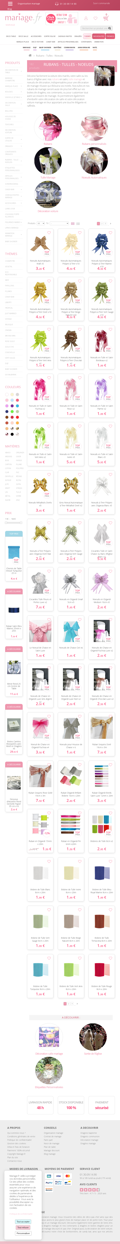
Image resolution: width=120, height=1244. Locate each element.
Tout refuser (23, 1227)
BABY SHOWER (11, 241)
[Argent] (12, 428)
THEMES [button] (87, 36)
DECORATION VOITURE (10, 131)
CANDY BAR (9, 297)
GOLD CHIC (9, 347)
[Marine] (6, 411)
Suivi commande (101, 3)
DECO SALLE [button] (23, 36)
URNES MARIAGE (12, 228)
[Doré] (17, 428)
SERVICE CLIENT (90, 1169)
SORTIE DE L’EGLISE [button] (9, 139)
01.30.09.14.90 (88, 1174)
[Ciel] (12, 400)
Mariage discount (52, 1150)
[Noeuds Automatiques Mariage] (94, 160)
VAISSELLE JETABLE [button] (12, 97)
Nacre (8, 500)
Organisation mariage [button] (29, 3)
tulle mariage (75, 79)
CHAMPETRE (10, 261)
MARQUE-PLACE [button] (11, 86)
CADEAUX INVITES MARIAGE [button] (12, 196)
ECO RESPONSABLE (11, 273)
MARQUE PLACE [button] (23, 42)
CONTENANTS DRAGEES (10, 152)
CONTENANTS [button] (86, 42)
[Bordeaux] (12, 417)
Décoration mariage (89, 1140)
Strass (19, 488)
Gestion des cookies (16, 1143)
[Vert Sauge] (17, 411)
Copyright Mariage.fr (16, 1154)
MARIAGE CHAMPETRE (10, 79)
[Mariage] (30, 55)
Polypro (20, 468)
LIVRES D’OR (10, 208)
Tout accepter (23, 1221)
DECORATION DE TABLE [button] (11, 71)
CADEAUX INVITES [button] (65, 36)
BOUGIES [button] (9, 91)
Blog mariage (50, 1154)
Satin (18, 484)
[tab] (14, 71)
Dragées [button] (78, 36)
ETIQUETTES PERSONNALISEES (12, 169)
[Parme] (6, 405)
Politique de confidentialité (19, 1140)
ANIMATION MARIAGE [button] (9, 234)
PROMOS (110, 36)
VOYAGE (8, 319)
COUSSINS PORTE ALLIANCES (12, 215)
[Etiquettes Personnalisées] (49, 1070)
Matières (12, 446)
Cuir (7, 472)
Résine (19, 476)
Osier (18, 456)
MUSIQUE (9, 324)
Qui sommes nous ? (16, 1133)
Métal (7, 496)
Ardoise (8, 456)
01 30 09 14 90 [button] (68, 3)
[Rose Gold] (6, 434)
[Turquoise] (17, 405)
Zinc (18, 500)
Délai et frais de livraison (18, 1147)
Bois (7, 460)
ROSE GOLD (10, 341)
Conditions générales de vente (21, 1136)
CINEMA (8, 330)
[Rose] (6, 400)
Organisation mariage (53, 1133)
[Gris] (17, 394)
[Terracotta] (6, 422)
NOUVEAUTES (98, 36)
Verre (18, 496)
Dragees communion (90, 1136)
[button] (57, 47)
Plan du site (12, 1157)
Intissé (8, 480)
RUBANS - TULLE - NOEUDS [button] (12, 161)
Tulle (18, 492)
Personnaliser (23, 1233)
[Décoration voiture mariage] (48, 194)
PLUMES (8, 291)
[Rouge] (17, 417)
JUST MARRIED (10, 313)
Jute (7, 484)
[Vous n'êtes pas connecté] (86, 18)
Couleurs (13, 387)
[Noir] (12, 434)
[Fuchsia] (17, 400)
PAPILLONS (9, 285)
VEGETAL (8, 266)
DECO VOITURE (37, 42)
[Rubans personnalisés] (94, 127)
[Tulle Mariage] (48, 160)
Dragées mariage (88, 1143)
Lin (6, 492)
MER (7, 280)
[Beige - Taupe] (6, 428)
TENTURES (9, 124)
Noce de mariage (51, 1143)
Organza (20, 452)
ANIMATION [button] (99, 42)
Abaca (7, 452)
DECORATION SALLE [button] (10, 104)
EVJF (6, 363)
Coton (8, 468)
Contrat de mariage (52, 1136)
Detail (25, 239)
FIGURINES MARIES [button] (12, 222)
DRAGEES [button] (9, 146)
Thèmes (11, 254)
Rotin (18, 480)
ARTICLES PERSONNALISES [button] (68, 42)
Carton (8, 464)
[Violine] (12, 405)
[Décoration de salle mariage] (49, 1036)
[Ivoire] (12, 394)
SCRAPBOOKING (11, 184)
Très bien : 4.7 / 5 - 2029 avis (93, 1193)
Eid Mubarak (10, 374)
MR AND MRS (10, 335)
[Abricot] (17, 422)
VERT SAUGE (10, 358)
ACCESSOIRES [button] (36, 36)
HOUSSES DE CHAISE (10, 117)
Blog (9, 9)
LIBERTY (8, 302)
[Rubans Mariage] (48, 127)
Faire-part (48, 1140)
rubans (55, 79)
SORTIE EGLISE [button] (49, 36)
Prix (8, 513)
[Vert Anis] (12, 411)
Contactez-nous (14, 1161)
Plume (19, 464)
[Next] (110, 224)
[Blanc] (6, 394)
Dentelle (9, 476)
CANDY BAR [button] (50, 42)
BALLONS (9, 111)
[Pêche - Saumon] (12, 422)
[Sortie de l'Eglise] (93, 1036)
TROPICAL (9, 308)
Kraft (7, 488)
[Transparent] (17, 434)
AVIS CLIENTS (88, 1184)
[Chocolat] (6, 417)
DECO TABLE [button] (11, 36)
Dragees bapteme (88, 1133)
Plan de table (50, 1147)
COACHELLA (10, 352)
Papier (19, 460)
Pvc (17, 472)
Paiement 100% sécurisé (18, 1150)
